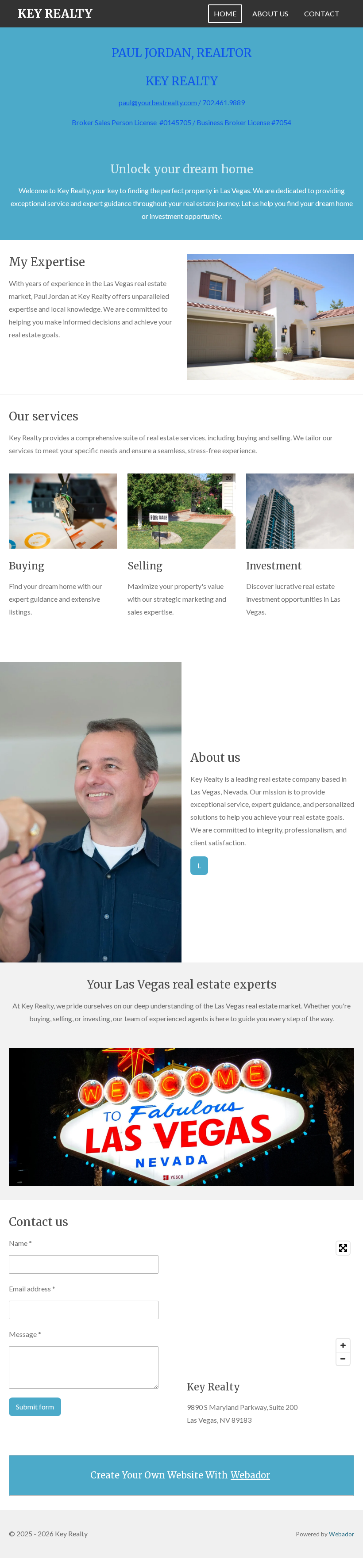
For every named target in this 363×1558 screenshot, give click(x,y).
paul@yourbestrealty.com (158, 102)
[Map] (270, 1303)
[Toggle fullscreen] (343, 1248)
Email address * (32, 1288)
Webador (250, 1475)
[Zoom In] (343, 1345)
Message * (25, 1334)
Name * (20, 1243)
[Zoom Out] (343, 1358)
